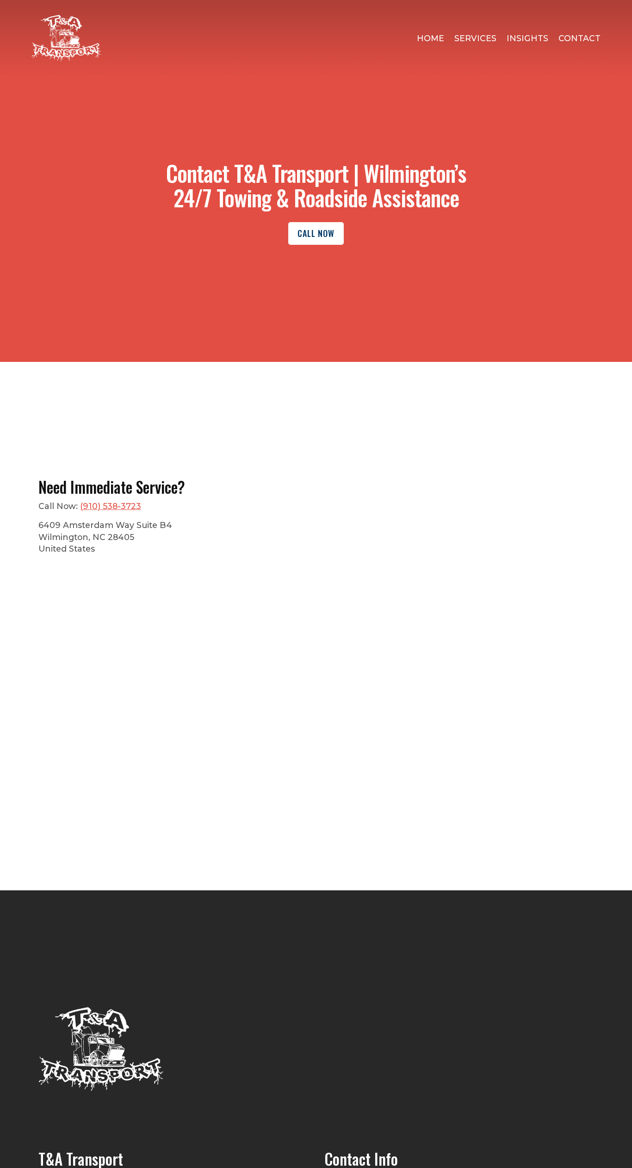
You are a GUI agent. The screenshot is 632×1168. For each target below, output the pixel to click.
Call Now (316, 233)
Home (430, 38)
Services (475, 38)
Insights (527, 38)
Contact (579, 38)
